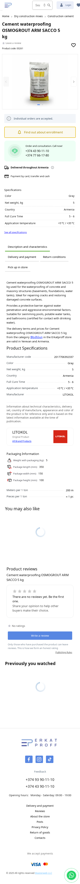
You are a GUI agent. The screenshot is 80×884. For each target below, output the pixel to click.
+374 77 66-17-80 (37, 155)
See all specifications (15, 232)
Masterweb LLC (43, 873)
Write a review (40, 635)
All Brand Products (21, 441)
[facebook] (29, 759)
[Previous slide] (6, 82)
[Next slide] (74, 82)
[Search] (49, 5)
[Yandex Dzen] (49, 759)
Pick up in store (18, 267)
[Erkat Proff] (8, 5)
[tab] (38, 104)
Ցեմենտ (36, 337)
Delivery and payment (22, 257)
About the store (40, 816)
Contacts (40, 838)
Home (5, 16)
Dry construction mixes (28, 16)
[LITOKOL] (60, 436)
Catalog (19, 5)
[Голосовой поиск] (44, 5)
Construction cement (61, 16)
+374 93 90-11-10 (40, 779)
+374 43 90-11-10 (37, 151)
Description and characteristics (27, 246)
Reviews (40, 811)
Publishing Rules (63, 652)
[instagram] (39, 759)
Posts (40, 821)
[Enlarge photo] (40, 82)
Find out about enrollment (43, 132)
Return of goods (40, 832)
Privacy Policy (40, 827)
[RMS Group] (39, 745)
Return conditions (54, 257)
